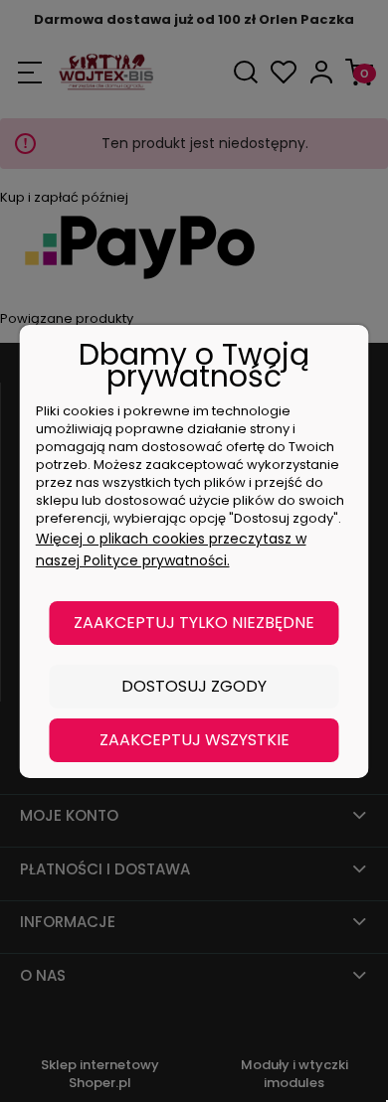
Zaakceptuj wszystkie (194, 739)
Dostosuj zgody (194, 686)
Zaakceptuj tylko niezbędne (194, 622)
